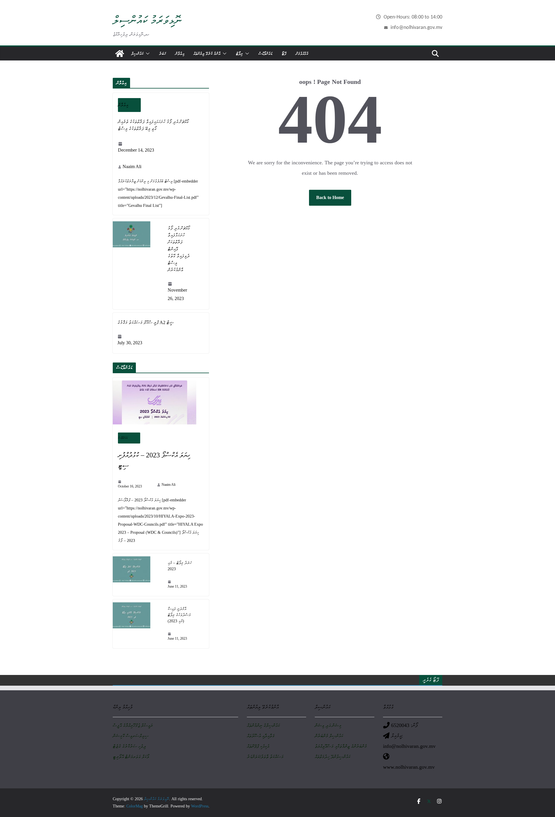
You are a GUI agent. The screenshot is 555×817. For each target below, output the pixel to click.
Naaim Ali (132, 166)
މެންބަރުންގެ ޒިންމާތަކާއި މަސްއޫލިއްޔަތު (341, 746)
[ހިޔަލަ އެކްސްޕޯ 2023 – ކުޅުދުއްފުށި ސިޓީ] (161, 402)
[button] (146, 53)
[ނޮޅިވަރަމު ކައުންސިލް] (120, 53)
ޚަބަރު (162, 53)
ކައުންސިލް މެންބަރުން (329, 735)
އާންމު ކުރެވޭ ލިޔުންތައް (206, 53)
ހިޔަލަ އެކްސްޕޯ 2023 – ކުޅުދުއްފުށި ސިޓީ (154, 460)
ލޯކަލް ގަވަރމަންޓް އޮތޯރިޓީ (131, 756)
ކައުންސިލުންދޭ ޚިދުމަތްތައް (332, 756)
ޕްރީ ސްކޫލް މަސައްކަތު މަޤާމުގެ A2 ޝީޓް (145, 322)
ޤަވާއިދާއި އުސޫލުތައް (260, 735)
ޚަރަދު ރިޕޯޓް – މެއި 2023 (180, 566)
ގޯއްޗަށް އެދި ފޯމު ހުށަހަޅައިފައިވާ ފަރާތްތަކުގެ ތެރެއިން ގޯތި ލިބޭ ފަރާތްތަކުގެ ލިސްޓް (153, 125)
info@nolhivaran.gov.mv (416, 27)
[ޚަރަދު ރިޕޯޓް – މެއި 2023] (138, 574)
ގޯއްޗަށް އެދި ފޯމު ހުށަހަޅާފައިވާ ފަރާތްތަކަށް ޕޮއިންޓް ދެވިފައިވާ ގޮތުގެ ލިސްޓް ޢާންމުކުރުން (179, 249)
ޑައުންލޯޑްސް (265, 53)
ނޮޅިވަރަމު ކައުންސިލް (147, 20)
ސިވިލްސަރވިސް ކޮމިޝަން (131, 735)
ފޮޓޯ (284, 53)
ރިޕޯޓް (239, 53)
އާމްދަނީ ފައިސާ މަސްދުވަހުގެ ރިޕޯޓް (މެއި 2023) (179, 615)
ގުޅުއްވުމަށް (302, 53)
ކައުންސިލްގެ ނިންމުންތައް (263, 725)
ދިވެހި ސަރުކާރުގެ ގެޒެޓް (129, 746)
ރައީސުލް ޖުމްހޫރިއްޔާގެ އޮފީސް (133, 725)
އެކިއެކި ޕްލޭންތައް (258, 746)
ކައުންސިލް (137, 53)
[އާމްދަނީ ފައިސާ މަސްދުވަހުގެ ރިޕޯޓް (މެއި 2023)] (138, 623)
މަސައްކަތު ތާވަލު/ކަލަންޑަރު (265, 756)
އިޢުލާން (179, 53)
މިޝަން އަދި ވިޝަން (328, 725)
